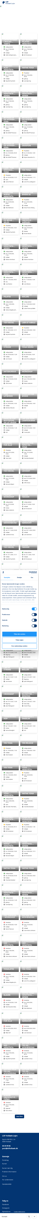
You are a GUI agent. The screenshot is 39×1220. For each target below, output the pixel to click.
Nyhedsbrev (6, 1212)
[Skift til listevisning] (36, 30)
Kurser (4, 1164)
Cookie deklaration (19, 1212)
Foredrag (5, 1160)
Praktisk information (9, 1172)
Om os (4, 1176)
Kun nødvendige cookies (19, 646)
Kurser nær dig (7, 1168)
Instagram (5, 1208)
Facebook (5, 1204)
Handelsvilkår (7, 1184)
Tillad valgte (19, 640)
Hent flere (19, 1116)
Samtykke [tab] (7, 577)
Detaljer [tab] (19, 577)
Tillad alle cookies (19, 634)
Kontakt (4, 1217)
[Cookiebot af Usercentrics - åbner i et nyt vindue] (29, 572)
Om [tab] (32, 577)
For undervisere (7, 1180)
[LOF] (11, 2)
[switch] (34, 614)
